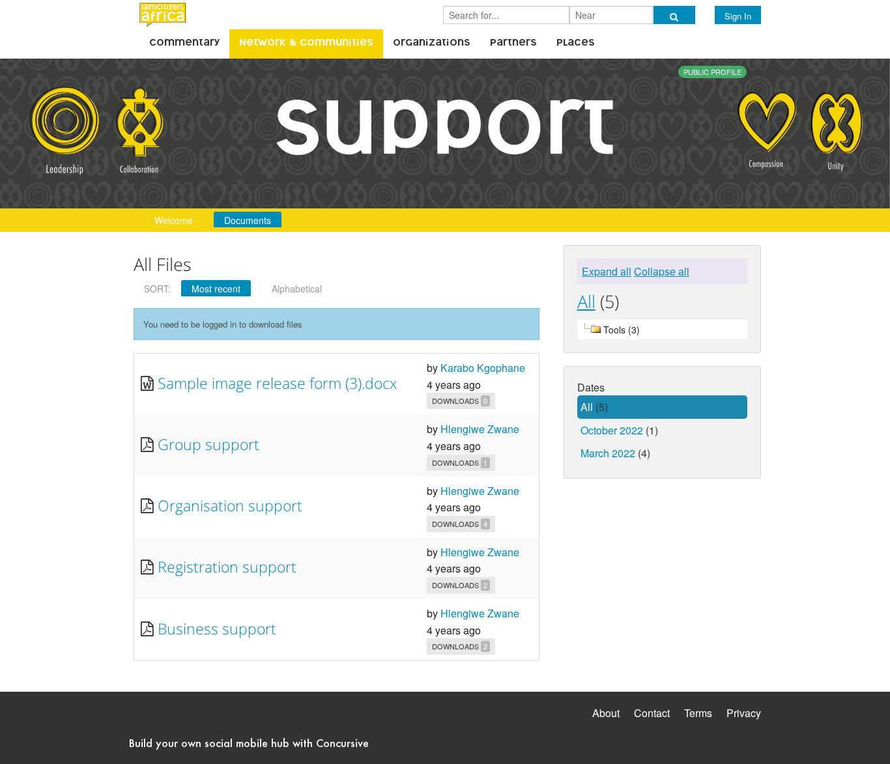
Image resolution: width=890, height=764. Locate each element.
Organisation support (230, 505)
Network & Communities (306, 43)
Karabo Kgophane (482, 367)
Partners (513, 43)
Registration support (227, 566)
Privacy (743, 712)
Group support (208, 444)
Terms (698, 712)
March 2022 (608, 453)
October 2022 (612, 430)
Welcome (173, 220)
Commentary (184, 43)
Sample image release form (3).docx (277, 383)
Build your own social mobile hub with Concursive (249, 743)
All (586, 301)
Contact (652, 712)
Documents (247, 220)
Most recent (216, 288)
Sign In (738, 16)
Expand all (606, 271)
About (606, 712)
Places (575, 43)
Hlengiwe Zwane (479, 428)
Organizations (431, 43)
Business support (217, 628)
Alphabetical (297, 288)
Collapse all (661, 271)
